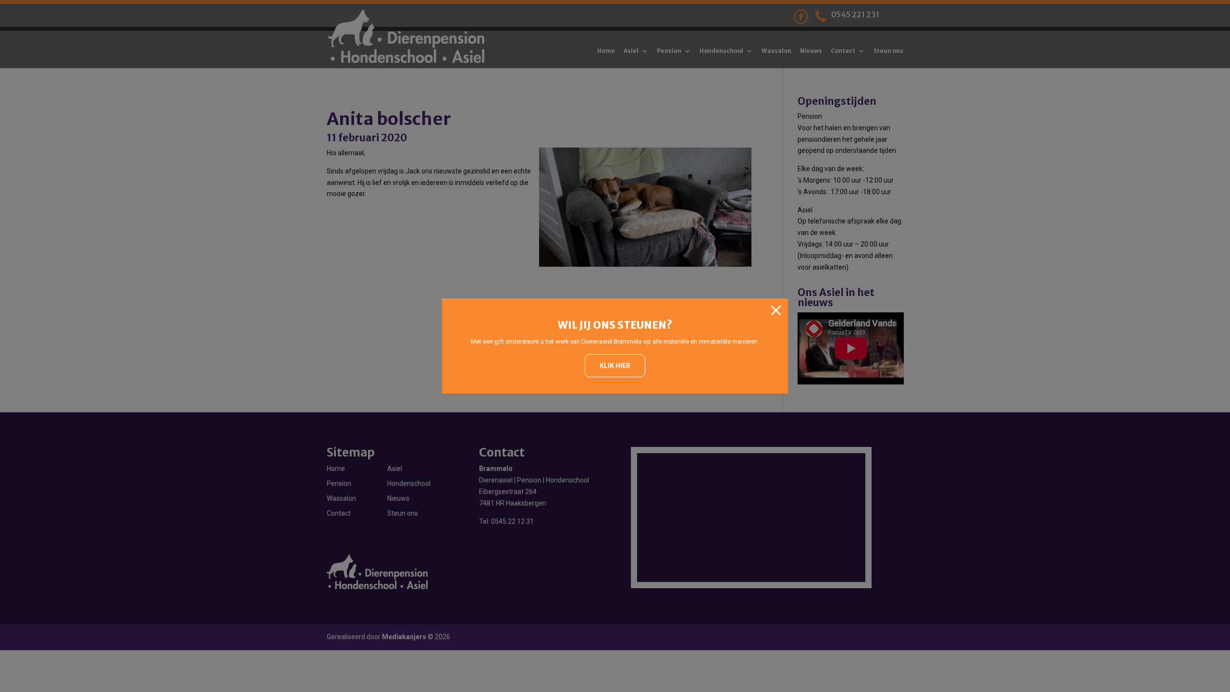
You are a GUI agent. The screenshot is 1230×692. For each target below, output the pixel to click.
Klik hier (615, 366)
